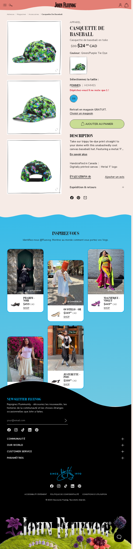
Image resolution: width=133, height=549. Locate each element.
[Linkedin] (30, 430)
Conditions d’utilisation (94, 494)
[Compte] (120, 5)
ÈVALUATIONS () (80, 177)
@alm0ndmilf (33, 378)
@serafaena (34, 290)
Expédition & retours (83, 187)
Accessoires (34, 14)
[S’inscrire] (66, 420)
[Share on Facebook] (72, 198)
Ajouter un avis (114, 177)
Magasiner (21, 14)
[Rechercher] (10, 5)
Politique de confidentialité (64, 494)
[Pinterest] (37, 430)
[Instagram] (16, 430)
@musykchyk (115, 290)
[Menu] (4, 4)
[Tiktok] (23, 430)
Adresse (10, 14)
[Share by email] (85, 198)
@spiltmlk (75, 367)
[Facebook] (9, 430)
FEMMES (75, 85)
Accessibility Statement (35, 494)
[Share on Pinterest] (78, 198)
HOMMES (90, 85)
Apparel (75, 22)
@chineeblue (74, 301)
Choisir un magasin (81, 113)
